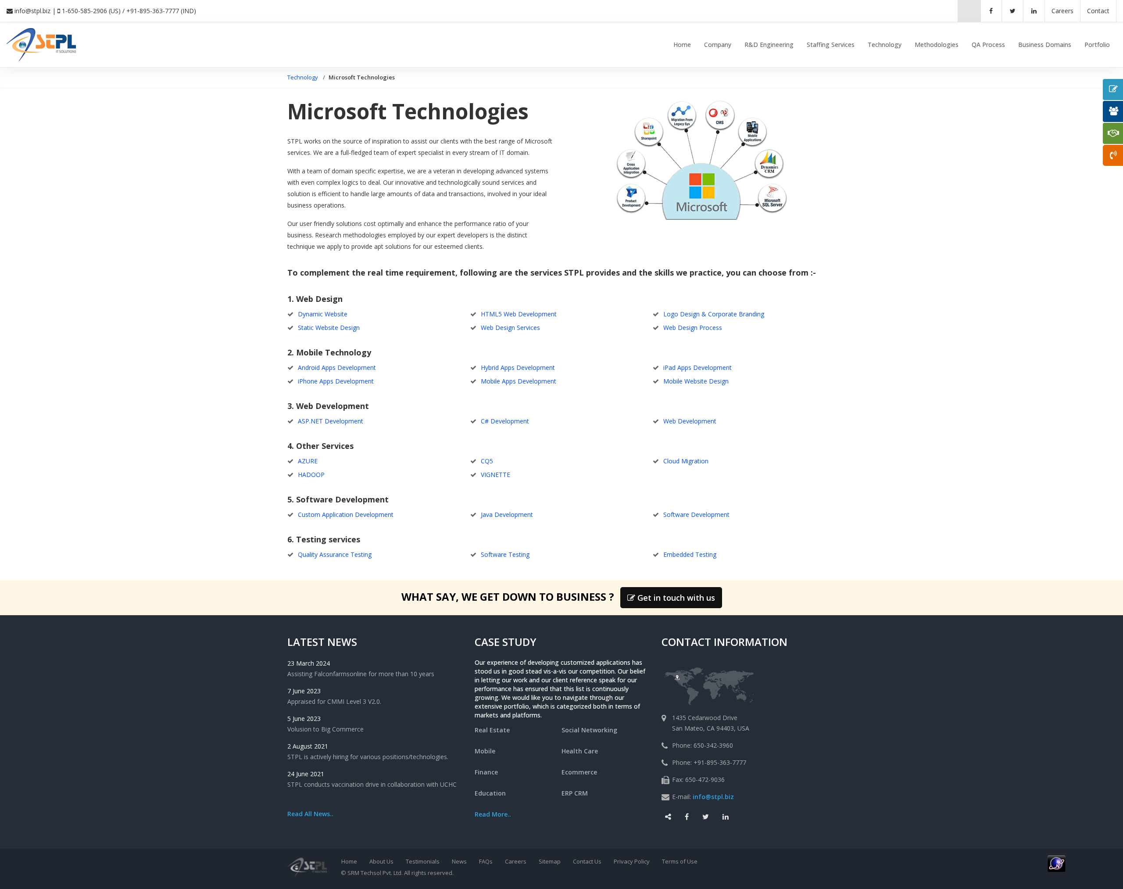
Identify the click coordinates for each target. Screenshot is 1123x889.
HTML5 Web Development (519, 314)
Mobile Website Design (696, 381)
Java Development (507, 514)
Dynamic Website (322, 314)
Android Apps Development (337, 367)
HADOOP (311, 474)
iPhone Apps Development (336, 381)
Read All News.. (310, 814)
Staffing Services (831, 44)
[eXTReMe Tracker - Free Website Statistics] (1057, 862)
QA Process (988, 44)
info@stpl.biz (32, 11)
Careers (515, 861)
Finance (486, 772)
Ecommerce (579, 772)
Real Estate (492, 730)
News (459, 861)
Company (717, 44)
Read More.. (493, 814)
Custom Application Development (345, 514)
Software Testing (505, 554)
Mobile (485, 751)
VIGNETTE (495, 474)
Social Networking (589, 730)
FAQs (486, 861)
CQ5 (487, 461)
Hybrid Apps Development (518, 367)
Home (682, 44)
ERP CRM (575, 793)
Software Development (696, 514)
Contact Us (587, 861)
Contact (1098, 11)
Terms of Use (679, 861)
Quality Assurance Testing (335, 554)
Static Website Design (329, 327)
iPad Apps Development (697, 367)
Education (490, 793)
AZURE (308, 461)
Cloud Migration (685, 461)
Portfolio (1097, 44)
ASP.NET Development (330, 421)
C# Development (505, 421)
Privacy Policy (632, 861)
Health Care (580, 751)
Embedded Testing (689, 554)
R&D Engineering (769, 44)
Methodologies (936, 44)
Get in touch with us (675, 597)
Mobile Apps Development (518, 381)
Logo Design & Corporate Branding (713, 314)
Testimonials (423, 861)
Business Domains (1044, 44)
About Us (381, 861)
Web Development (689, 421)
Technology (884, 44)
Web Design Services (510, 327)
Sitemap (550, 861)
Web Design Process (692, 327)
